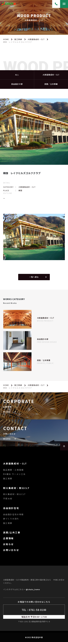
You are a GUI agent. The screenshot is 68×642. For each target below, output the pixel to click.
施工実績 (18, 39)
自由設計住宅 (11, 508)
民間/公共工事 (11, 532)
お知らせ (8, 544)
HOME (6, 39)
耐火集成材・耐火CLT (16, 488)
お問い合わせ (11, 550)
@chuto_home (33, 589)
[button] (34, 412)
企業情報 (8, 538)
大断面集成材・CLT (36, 39)
